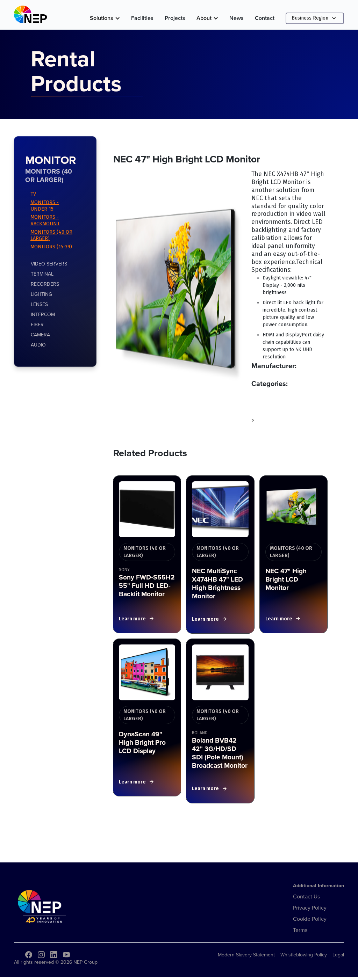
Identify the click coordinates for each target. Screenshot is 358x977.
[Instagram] (41, 954)
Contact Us (306, 896)
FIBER (37, 324)
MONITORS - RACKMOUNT (45, 220)
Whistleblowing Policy (303, 954)
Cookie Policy (310, 919)
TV (33, 194)
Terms (300, 930)
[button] (105, 18)
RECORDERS (45, 283)
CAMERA (40, 334)
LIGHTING (41, 294)
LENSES (39, 304)
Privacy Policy (310, 907)
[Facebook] (28, 954)
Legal (338, 954)
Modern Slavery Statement (246, 954)
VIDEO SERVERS (49, 263)
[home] (30, 16)
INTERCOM (43, 314)
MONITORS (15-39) (51, 247)
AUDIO (38, 344)
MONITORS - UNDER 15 (44, 205)
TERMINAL (42, 273)
